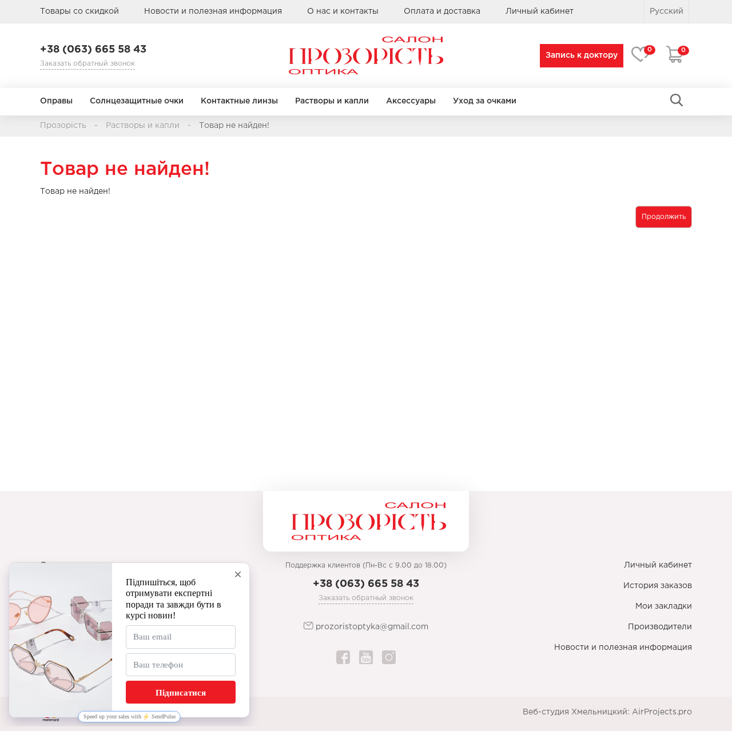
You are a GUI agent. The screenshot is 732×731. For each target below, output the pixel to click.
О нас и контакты (343, 11)
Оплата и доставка (442, 11)
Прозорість (63, 125)
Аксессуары (411, 101)
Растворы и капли (332, 101)
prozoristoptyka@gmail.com (370, 627)
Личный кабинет (658, 565)
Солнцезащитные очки (137, 101)
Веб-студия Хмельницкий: (576, 712)
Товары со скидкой (79, 11)
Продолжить (664, 217)
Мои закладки (663, 606)
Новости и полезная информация (213, 11)
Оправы (56, 101)
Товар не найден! (234, 125)
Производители (660, 627)
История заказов (657, 585)
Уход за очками (484, 101)
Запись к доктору (582, 55)
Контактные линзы (239, 101)
